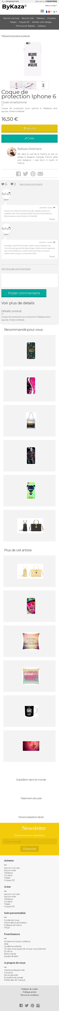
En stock (8, 951)
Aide (6, 944)
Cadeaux (41, 26)
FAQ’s (7, 927)
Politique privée (29, 992)
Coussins (51, 18)
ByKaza (14, 6)
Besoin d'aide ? (51, 6)
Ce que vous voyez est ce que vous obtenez (25, 949)
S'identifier (51, 1)
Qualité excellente (13, 946)
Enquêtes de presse (13, 977)
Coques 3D (24, 22)
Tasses (13, 22)
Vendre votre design (42, 22)
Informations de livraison (15, 922)
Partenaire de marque (14, 980)
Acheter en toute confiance (17, 941)
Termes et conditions (29, 995)
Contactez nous (11, 920)
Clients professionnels (14, 970)
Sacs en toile (28, 18)
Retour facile (10, 954)
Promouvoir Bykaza (25, 26)
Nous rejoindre (11, 975)
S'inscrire (29, 849)
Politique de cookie (29, 989)
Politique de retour (13, 925)
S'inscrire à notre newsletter (29, 835)
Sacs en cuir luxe (11, 18)
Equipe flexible (11, 956)
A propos (8, 972)
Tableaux (40, 18)
